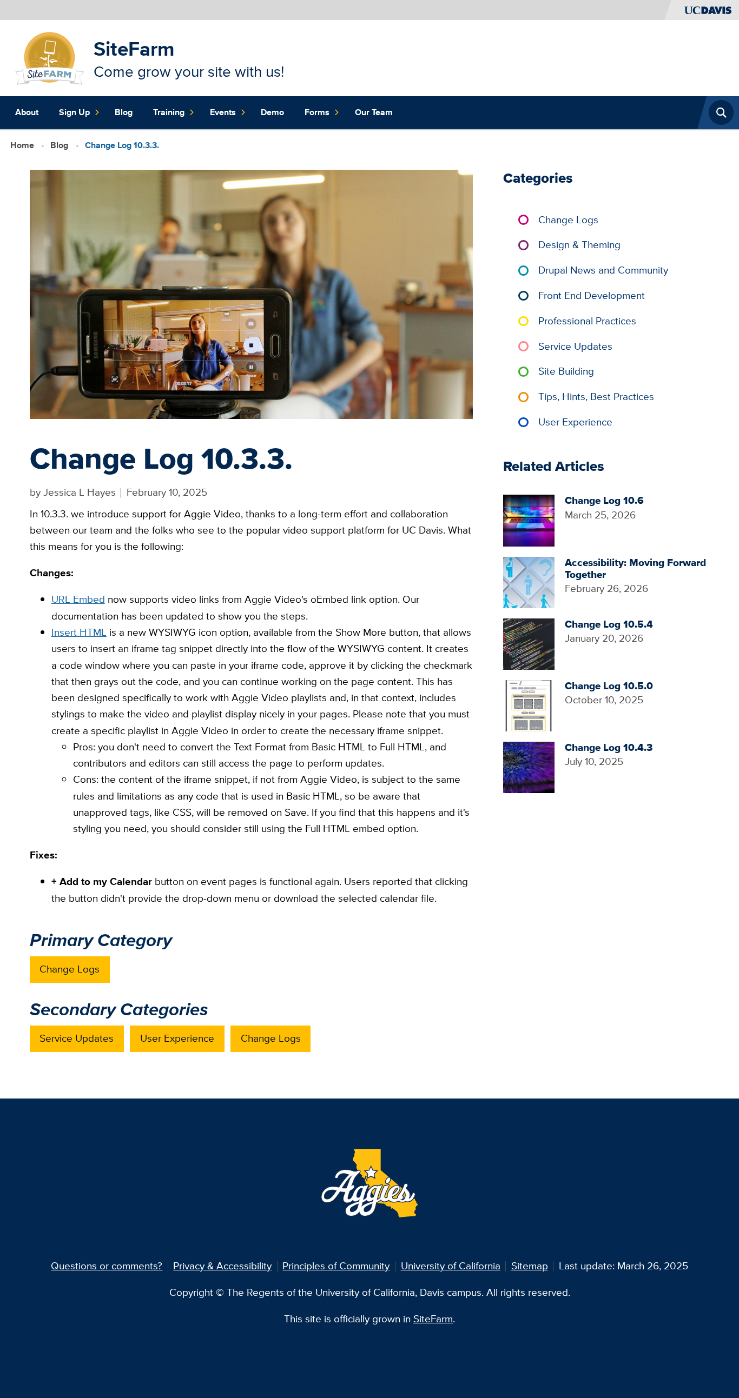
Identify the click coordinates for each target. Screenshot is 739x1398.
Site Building (566, 371)
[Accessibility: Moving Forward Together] (529, 581)
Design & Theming (579, 244)
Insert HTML (79, 632)
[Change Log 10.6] (529, 519)
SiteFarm (134, 49)
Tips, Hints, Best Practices (596, 396)
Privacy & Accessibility (222, 1266)
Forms (317, 112)
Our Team (374, 112)
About (26, 112)
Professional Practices (587, 321)
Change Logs (69, 969)
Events (223, 112)
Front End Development (591, 295)
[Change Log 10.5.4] (529, 643)
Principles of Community (336, 1266)
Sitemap (529, 1266)
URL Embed (78, 599)
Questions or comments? (106, 1266)
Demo (272, 112)
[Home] (49, 57)
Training (168, 112)
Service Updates (76, 1038)
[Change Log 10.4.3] (529, 766)
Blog (124, 112)
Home (22, 144)
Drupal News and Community (603, 270)
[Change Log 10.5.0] (529, 704)
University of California (450, 1266)
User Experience (177, 1038)
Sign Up (74, 112)
